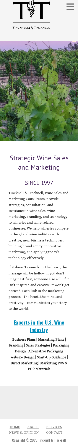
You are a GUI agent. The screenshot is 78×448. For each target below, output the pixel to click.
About (33, 426)
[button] (71, 6)
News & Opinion (24, 432)
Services (54, 426)
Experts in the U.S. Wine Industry (39, 325)
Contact (54, 432)
